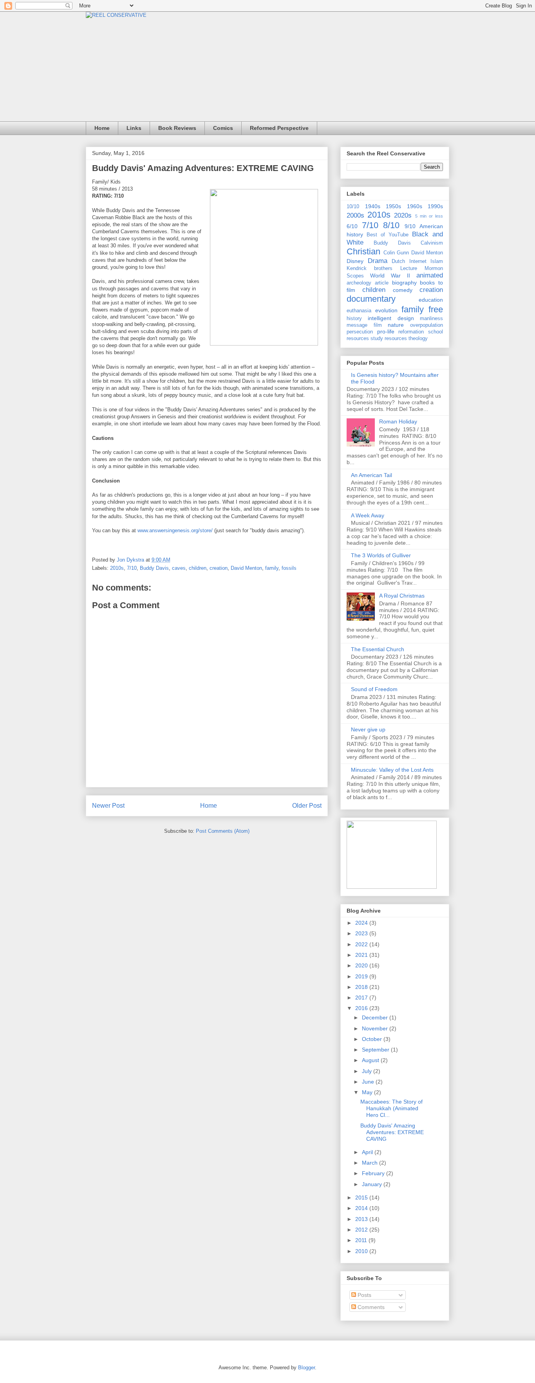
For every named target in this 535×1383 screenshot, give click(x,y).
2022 (362, 944)
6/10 (352, 226)
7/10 (132, 568)
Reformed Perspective (279, 128)
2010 (362, 1251)
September (376, 1049)
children (197, 568)
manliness (431, 318)
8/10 (391, 225)
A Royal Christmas (402, 595)
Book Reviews (177, 128)
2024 (362, 923)
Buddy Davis (154, 568)
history (354, 318)
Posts (363, 1295)
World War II (390, 275)
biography (404, 282)
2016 (362, 1008)
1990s (435, 206)
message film (364, 325)
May (368, 1092)
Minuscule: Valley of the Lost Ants (392, 770)
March (370, 1163)
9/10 (410, 226)
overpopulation (426, 325)
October (372, 1039)
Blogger (306, 1367)
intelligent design (391, 318)
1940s (372, 206)
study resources (389, 338)
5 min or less (429, 216)
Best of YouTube (387, 235)
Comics (223, 128)
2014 (362, 1208)
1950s (393, 206)
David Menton (246, 568)
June (369, 1082)
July (367, 1071)
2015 (362, 1197)
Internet (418, 261)
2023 (362, 933)
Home (102, 128)
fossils (289, 568)
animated (429, 275)
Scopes (355, 276)
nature (396, 325)
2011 (362, 1240)
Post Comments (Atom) (222, 831)
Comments (370, 1307)
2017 (362, 997)
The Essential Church (377, 649)
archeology (359, 283)
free (435, 309)
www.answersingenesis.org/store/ (175, 530)
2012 (362, 1229)
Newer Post (108, 805)
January (372, 1184)
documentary (371, 299)
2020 (362, 965)
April (368, 1152)
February (374, 1173)
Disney (355, 261)
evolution (386, 310)
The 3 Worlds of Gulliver (381, 555)
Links (134, 128)
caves (179, 568)
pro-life (385, 331)
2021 (362, 955)
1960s (414, 206)
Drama (377, 261)
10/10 (353, 206)
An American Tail (371, 475)
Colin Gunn (396, 253)
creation (219, 568)
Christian (363, 251)
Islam (436, 261)
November (375, 1028)
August (371, 1060)
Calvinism (432, 243)
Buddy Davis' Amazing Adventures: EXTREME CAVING (392, 1132)
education (431, 300)
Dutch (398, 261)
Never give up (368, 729)
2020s (403, 215)
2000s (355, 215)
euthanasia (359, 310)
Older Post (307, 805)
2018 (362, 987)
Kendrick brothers (369, 268)
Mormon (434, 268)
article (382, 283)
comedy (402, 290)
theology (418, 338)
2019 (362, 976)
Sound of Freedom (374, 689)
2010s (117, 568)
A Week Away (367, 515)
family (271, 568)
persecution (360, 332)
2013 (362, 1219)
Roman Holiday (398, 421)
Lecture (408, 268)
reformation (411, 332)
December (375, 1017)
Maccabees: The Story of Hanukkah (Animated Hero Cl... (391, 1108)
